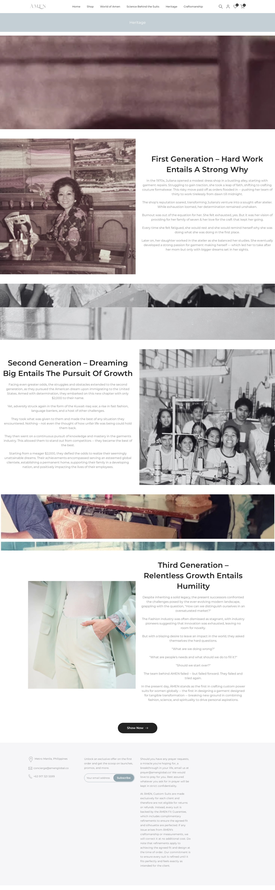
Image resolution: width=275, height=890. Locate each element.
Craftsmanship (193, 6)
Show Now (135, 728)
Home (76, 6)
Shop (90, 6)
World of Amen (110, 6)
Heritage (171, 6)
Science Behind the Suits (143, 6)
